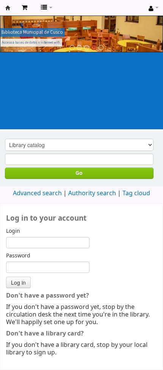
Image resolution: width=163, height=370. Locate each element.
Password (18, 256)
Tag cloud (136, 193)
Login (13, 231)
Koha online (8, 8)
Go (79, 173)
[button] (24, 7)
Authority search (92, 193)
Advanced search (37, 193)
